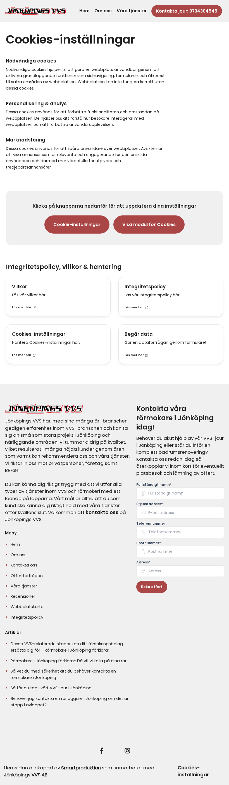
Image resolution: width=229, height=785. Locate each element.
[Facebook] (102, 750)
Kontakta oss (24, 565)
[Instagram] (127, 750)
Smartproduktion (81, 767)
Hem (84, 11)
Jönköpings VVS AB (25, 774)
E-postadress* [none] (149, 504)
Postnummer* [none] (148, 543)
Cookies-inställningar (193, 771)
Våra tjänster (132, 11)
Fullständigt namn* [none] (153, 485)
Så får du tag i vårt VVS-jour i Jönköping (51, 688)
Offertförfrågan (27, 575)
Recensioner (23, 596)
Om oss (103, 11)
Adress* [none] (143, 562)
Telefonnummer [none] (150, 523)
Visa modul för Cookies (149, 224)
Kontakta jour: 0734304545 (186, 11)
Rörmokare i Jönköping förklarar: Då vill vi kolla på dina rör (69, 661)
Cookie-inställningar (77, 224)
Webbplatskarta (27, 606)
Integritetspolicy (27, 617)
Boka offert (152, 586)
